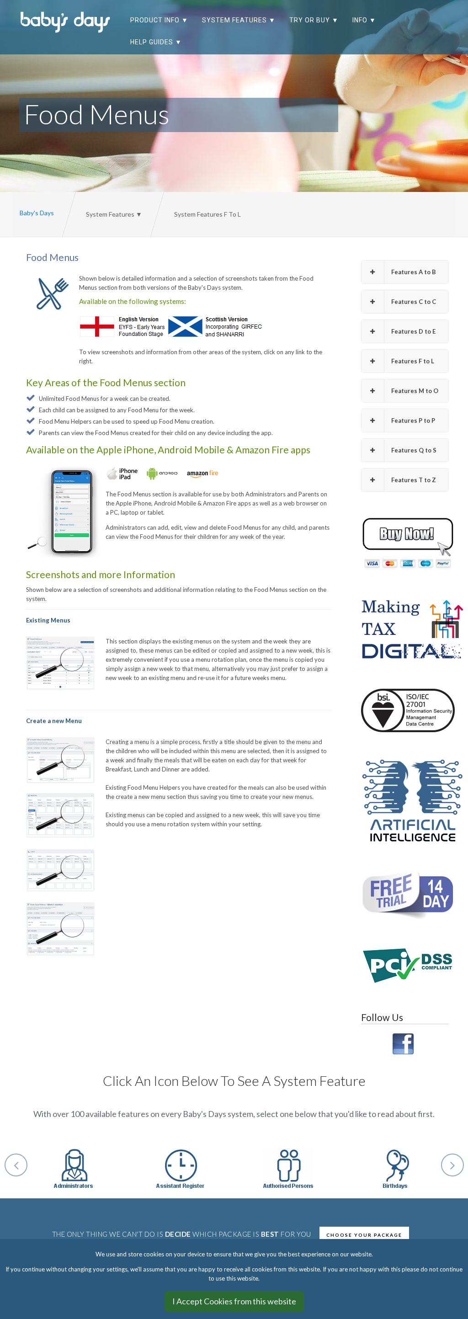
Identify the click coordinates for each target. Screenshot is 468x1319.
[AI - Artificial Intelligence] (405, 800)
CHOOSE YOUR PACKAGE (364, 1235)
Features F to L (412, 361)
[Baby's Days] (68, 21)
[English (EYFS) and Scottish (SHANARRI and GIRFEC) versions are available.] (437, 25)
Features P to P (413, 420)
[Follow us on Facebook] (405, 1043)
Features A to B (413, 272)
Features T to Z (413, 480)
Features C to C (413, 301)
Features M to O (414, 390)
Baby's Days (37, 213)
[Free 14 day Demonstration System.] (405, 894)
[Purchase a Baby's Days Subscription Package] (405, 543)
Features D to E (413, 331)
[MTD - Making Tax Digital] (405, 630)
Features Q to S (413, 450)
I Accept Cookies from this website (234, 1301)
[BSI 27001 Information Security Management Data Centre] (405, 710)
